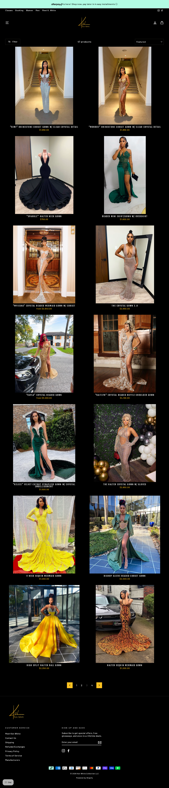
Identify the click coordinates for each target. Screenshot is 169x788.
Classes (9, 10)
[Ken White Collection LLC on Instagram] (63, 750)
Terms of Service (13, 755)
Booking (19, 10)
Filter (14, 41)
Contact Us (10, 738)
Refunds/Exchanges (15, 747)
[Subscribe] (99, 742)
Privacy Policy (12, 751)
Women (29, 10)
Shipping (9, 742)
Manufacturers (12, 760)
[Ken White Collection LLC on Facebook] (68, 750)
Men (38, 10)
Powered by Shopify (84, 778)
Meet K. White (49, 10)
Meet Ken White (13, 733)
